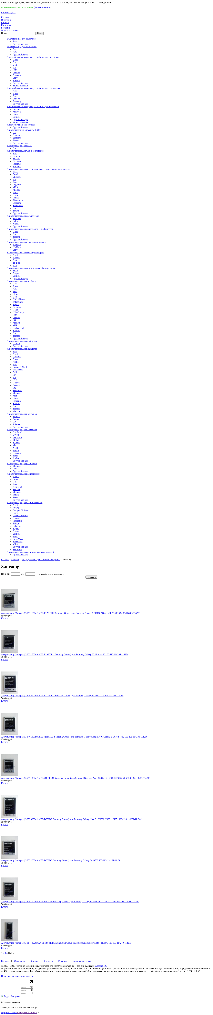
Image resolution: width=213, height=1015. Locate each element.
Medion (16, 322)
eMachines (18, 302)
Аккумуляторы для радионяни (22, 463)
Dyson (16, 435)
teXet (15, 544)
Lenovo (16, 72)
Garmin (16, 156)
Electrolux (17, 437)
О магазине (6, 20)
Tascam (16, 237)
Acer (15, 41)
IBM (15, 70)
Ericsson (17, 109)
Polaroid (16, 424)
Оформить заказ (9, 1012)
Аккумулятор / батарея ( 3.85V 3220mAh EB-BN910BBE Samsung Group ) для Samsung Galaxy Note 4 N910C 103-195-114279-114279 (66, 943)
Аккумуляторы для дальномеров (23, 216)
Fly (14, 375)
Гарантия (5, 27)
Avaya (16, 507)
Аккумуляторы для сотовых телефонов (41, 559)
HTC (15, 380)
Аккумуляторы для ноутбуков (21, 281)
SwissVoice (18, 539)
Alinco (16, 476)
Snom (15, 536)
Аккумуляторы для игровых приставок (26, 242)
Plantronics (18, 200)
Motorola (17, 111)
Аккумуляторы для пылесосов (22, 429)
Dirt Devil (17, 432)
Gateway (17, 307)
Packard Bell (18, 328)
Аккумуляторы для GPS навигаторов (25, 151)
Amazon (17, 356)
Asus (15, 52)
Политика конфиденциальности (17, 976)
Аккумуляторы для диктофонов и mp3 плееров (30, 229)
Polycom (17, 526)
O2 (14, 132)
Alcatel (16, 255)
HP (14, 67)
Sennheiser (18, 205)
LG (14, 320)
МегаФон (17, 549)
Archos (16, 362)
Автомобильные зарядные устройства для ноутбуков (33, 57)
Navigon (17, 161)
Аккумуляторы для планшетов (22, 349)
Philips (16, 197)
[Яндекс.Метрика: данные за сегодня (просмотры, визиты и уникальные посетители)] (10, 996)
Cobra (15, 479)
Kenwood (17, 487)
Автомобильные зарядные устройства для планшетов (33, 88)
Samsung (17, 75)
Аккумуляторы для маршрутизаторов (25, 252)
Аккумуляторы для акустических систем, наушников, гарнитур (38, 169)
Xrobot (16, 458)
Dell (15, 65)
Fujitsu (16, 304)
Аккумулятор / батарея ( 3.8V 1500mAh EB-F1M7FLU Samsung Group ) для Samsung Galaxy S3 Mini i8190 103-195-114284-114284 (64, 654)
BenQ (15, 291)
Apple (15, 59)
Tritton (16, 210)
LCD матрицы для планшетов (22, 46)
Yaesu (15, 497)
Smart (15, 455)
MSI (15, 325)
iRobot (16, 440)
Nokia (15, 114)
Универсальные (20, 85)
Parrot (15, 195)
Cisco (15, 513)
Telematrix (17, 541)
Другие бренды (20, 44)
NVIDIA (17, 247)
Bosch (16, 174)
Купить (4, 618)
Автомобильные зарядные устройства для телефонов (33, 106)
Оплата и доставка (10, 30)
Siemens (16, 117)
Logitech (17, 184)
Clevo (15, 294)
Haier (15, 309)
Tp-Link (16, 263)
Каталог (5, 22)
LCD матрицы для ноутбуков (21, 38)
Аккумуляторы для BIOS (19, 145)
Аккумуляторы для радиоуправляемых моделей (30, 552)
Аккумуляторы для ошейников (22, 341)
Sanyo (16, 273)
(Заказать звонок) (42, 7)
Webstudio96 (101, 966)
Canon (16, 419)
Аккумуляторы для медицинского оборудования (31, 268)
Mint (15, 445)
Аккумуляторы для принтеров (22, 414)
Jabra (15, 182)
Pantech (16, 260)
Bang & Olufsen (20, 510)
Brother (16, 416)
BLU (15, 171)
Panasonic (17, 135)
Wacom (16, 411)
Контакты (6, 25)
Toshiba (16, 80)
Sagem (16, 528)
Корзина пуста (8, 12)
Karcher (16, 442)
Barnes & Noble (20, 367)
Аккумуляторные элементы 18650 (24, 130)
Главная (5, 17)
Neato (15, 448)
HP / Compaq (19, 312)
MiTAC (16, 158)
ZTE (15, 265)
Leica (15, 221)
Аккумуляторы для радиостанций (23, 474)
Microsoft (17, 390)
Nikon (16, 223)
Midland (16, 190)
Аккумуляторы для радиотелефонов (24, 502)
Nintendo (17, 244)
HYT (15, 481)
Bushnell (17, 218)
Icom (15, 484)
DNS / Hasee (19, 299)
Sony (15, 78)
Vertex (16, 494)
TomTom (17, 166)
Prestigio (17, 164)
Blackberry (18, 369)
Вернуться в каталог (27, 1012)
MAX (15, 187)
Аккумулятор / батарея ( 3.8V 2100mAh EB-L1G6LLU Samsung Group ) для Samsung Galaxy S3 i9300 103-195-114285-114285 (62, 695)
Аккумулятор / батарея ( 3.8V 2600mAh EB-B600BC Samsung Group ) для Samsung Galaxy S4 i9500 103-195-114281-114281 (61, 860)
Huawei (16, 257)
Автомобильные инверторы (21, 124)
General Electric (20, 515)
